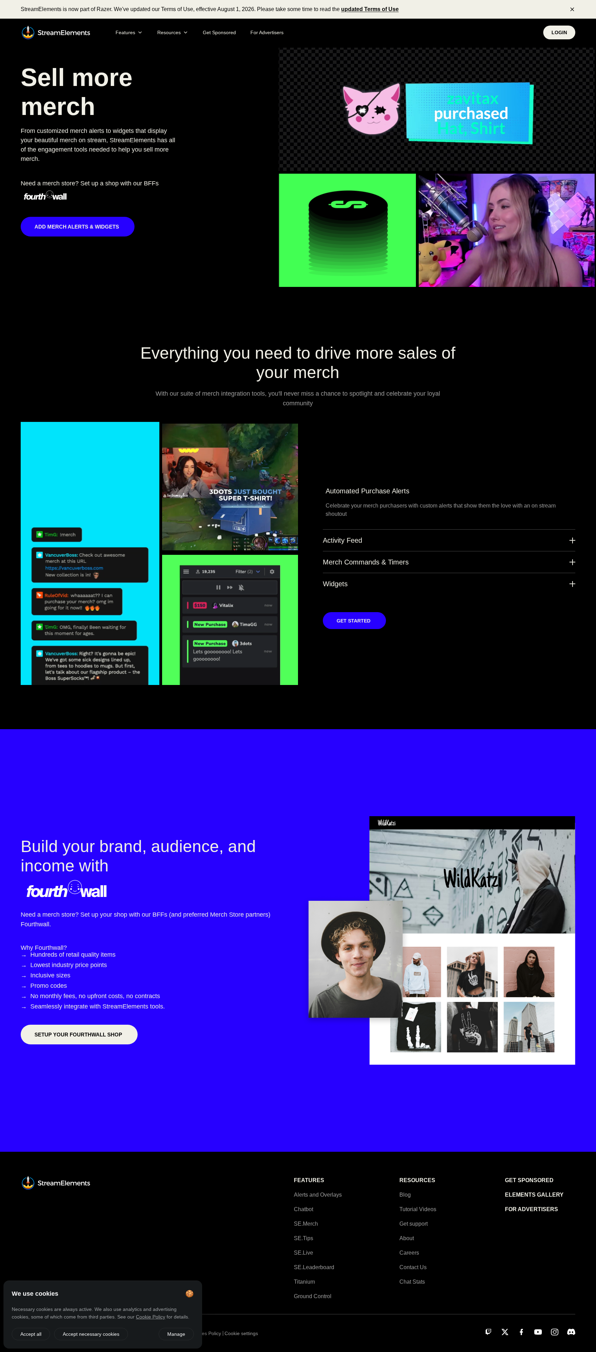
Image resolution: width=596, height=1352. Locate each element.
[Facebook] (521, 1332)
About (406, 1238)
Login (559, 32)
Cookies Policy (205, 1333)
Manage (176, 1334)
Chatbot (303, 1209)
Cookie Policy (150, 1317)
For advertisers (531, 1209)
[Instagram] (554, 1332)
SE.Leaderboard (314, 1267)
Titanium (304, 1282)
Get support (413, 1224)
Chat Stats (412, 1282)
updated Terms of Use (370, 9)
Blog (405, 1195)
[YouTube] (538, 1332)
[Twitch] (488, 1332)
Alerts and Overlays (318, 1195)
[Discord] (571, 1332)
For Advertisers (267, 32)
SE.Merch (306, 1224)
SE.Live (303, 1253)
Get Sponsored (219, 32)
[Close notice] (572, 9)
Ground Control (312, 1296)
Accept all (30, 1334)
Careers (409, 1253)
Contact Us (413, 1267)
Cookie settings (241, 1333)
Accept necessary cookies (91, 1334)
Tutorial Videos (417, 1209)
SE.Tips (303, 1238)
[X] (505, 1332)
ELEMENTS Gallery (534, 1195)
